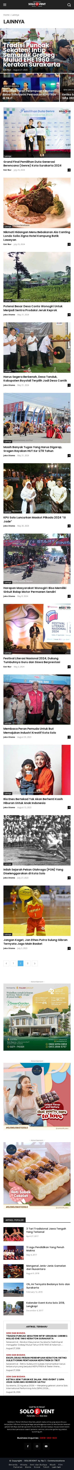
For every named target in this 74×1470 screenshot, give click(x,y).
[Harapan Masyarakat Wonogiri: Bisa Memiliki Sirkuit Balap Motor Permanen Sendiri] (37, 559)
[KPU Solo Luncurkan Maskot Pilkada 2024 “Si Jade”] (37, 488)
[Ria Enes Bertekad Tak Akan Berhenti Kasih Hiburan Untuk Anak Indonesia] (37, 770)
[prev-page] (6, 963)
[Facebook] (27, 1446)
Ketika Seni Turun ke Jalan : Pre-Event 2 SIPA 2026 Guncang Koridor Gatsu (35, 1380)
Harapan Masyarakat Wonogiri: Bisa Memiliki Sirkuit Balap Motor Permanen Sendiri (34, 590)
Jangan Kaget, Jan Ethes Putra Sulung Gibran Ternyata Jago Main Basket (35, 942)
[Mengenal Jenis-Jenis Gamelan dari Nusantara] (13, 1271)
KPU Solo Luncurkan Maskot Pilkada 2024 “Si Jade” (34, 519)
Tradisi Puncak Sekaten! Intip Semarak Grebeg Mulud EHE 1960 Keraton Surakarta (36, 1337)
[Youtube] (46, 1446)
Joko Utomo (9, 314)
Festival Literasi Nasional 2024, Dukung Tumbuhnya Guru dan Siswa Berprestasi (31, 660)
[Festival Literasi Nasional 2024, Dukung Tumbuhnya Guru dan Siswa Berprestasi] (37, 629)
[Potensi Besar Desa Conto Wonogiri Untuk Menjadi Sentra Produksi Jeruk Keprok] (37, 277)
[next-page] (35, 963)
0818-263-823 (48, 1438)
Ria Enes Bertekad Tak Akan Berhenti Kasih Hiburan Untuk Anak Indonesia (33, 801)
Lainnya (7, 156)
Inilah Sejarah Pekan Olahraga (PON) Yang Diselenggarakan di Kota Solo (33, 871)
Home (6, 14)
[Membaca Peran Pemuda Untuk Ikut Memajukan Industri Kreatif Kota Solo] (37, 699)
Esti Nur (7, 170)
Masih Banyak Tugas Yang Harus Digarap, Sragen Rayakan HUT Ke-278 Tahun (32, 449)
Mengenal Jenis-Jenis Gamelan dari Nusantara (46, 1267)
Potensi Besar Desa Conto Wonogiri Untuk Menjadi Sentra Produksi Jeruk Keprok (32, 308)
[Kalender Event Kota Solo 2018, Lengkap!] (13, 1308)
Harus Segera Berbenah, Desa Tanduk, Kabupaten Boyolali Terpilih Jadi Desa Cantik (35, 379)
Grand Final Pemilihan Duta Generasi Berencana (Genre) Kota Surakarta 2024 (32, 164)
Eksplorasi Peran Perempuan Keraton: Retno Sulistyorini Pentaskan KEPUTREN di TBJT (36, 1359)
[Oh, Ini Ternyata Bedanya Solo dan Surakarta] (13, 1290)
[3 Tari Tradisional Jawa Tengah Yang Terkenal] (13, 1234)
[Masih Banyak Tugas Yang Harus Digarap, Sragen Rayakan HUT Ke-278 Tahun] (37, 418)
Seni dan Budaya (11, 40)
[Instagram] (37, 1446)
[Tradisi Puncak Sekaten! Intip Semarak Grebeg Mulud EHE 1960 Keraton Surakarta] (37, 50)
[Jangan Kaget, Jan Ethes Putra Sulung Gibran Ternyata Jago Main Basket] (37, 911)
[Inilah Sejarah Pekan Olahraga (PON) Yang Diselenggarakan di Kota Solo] (37, 840)
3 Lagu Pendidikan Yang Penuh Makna (45, 1249)
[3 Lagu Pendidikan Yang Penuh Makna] (13, 1253)
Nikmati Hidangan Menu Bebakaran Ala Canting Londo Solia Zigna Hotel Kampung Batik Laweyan (36, 236)
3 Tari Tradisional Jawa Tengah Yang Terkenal (46, 1230)
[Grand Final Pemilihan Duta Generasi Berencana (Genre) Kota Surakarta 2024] (37, 132)
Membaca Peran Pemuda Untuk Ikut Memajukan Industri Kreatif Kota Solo (29, 730)
